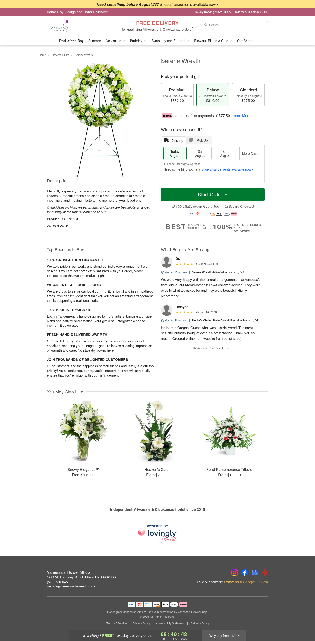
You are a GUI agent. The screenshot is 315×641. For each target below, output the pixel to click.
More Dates (250, 153)
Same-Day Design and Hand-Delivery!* (78, 11)
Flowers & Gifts (60, 55)
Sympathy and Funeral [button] (169, 40)
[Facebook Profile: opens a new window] (244, 572)
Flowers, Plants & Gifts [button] (211, 40)
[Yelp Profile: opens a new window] (265, 572)
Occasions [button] (114, 40)
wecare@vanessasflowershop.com (72, 586)
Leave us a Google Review (246, 581)
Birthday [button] (136, 40)
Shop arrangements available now (226, 169)
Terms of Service (116, 623)
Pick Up (202, 140)
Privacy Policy (141, 623)
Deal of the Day (71, 40)
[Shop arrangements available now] (188, 4)
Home (42, 55)
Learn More (241, 115)
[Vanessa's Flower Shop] (80, 26)
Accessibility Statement (170, 623)
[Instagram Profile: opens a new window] (234, 572)
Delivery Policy (199, 623)
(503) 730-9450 (58, 581)
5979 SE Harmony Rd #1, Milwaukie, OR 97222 (81, 577)
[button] (303, 621)
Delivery (177, 140)
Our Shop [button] (244, 40)
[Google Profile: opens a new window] (255, 572)
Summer (94, 40)
